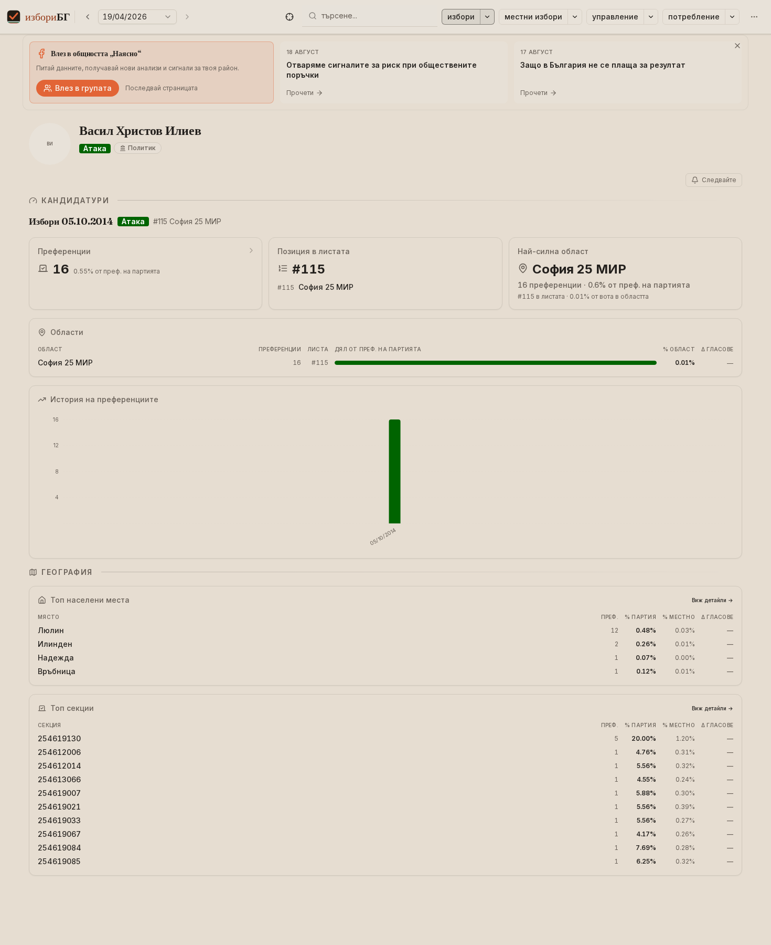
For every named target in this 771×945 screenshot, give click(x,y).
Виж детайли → (712, 600)
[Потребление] (732, 16)
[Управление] (651, 16)
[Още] (754, 16)
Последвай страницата (161, 88)
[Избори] (487, 16)
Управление (615, 16)
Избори (461, 16)
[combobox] (376, 15)
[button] (289, 16)
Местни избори (533, 16)
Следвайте (719, 180)
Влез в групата (83, 87)
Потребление (694, 16)
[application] (385, 481)
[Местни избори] (575, 16)
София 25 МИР (326, 286)
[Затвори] (737, 45)
